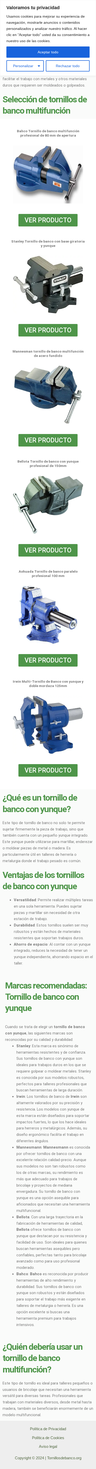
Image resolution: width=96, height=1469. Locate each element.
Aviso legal (48, 1446)
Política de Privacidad (48, 1429)
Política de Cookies (48, 1438)
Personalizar (23, 66)
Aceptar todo (48, 52)
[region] (48, 38)
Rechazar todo (68, 66)
